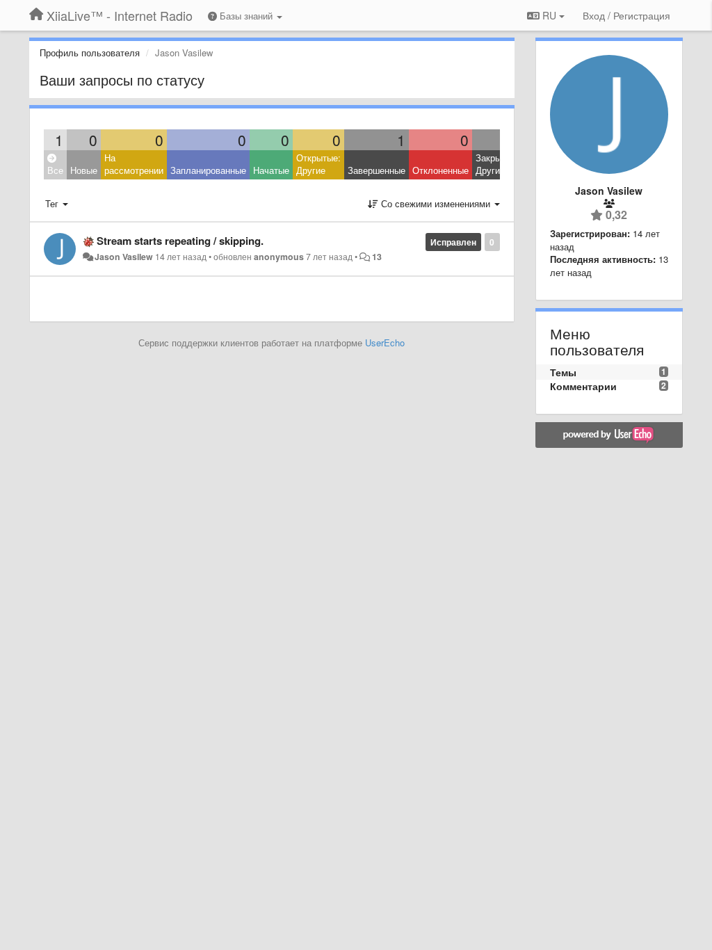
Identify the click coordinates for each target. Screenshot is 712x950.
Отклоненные (440, 170)
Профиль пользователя (90, 52)
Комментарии (583, 386)
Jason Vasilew (124, 256)
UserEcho (385, 342)
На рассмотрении (133, 164)
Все (55, 170)
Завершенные (376, 170)
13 (377, 256)
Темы (563, 372)
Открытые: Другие (318, 164)
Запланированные (208, 170)
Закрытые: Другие (497, 164)
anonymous (279, 256)
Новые (83, 170)
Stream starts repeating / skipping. (180, 240)
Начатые (271, 170)
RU (549, 15)
